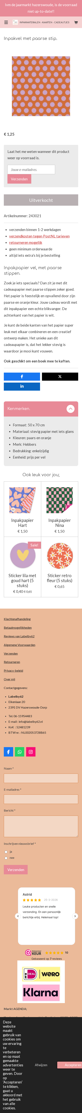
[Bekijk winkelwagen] (76, 22)
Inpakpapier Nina (59, 523)
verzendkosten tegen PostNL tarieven (39, 236)
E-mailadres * (12, 789)
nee (12, 857)
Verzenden (19, 179)
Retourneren (12, 662)
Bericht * (9, 810)
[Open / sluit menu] (6, 22)
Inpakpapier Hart (22, 523)
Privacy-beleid (13, 670)
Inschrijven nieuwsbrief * (20, 843)
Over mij (9, 679)
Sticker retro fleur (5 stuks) (59, 578)
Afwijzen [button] (41, 1065)
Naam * (9, 768)
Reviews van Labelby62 (19, 636)
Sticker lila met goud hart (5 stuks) (22, 580)
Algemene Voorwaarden (19, 645)
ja (11, 851)
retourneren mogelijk (25, 242)
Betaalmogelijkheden (18, 627)
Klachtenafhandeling (17, 619)
